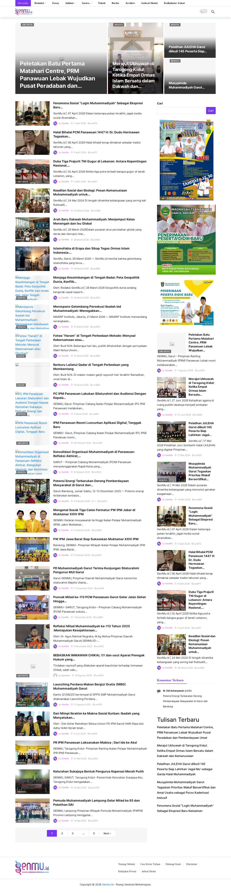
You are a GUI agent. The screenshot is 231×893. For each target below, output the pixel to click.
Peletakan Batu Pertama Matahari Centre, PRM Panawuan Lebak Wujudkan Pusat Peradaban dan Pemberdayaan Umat (185, 732)
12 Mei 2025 (80, 820)
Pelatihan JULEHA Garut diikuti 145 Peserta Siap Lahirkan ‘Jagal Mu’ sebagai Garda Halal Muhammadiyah (184, 769)
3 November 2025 (83, 646)
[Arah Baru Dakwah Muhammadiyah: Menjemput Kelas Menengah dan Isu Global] (32, 229)
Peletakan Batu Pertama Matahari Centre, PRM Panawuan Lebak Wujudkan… (201, 342)
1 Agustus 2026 (185, 370)
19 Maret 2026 (81, 385)
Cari (160, 103)
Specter (66, 675)
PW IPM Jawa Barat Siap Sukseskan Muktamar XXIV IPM (96, 539)
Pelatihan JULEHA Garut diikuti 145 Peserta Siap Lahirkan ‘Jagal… (201, 429)
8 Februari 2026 (82, 472)
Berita (119, 25)
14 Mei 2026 (184, 499)
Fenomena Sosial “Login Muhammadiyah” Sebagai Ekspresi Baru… (201, 515)
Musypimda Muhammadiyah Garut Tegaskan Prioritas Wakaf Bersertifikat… (200, 471)
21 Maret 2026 (81, 326)
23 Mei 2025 (80, 787)
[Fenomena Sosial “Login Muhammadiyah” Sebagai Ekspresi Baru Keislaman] (32, 113)
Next (106, 833)
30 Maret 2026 (81, 210)
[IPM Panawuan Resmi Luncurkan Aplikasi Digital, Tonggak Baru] (32, 433)
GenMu (65, 123)
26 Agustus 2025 (83, 675)
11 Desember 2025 (83, 588)
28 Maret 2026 (81, 239)
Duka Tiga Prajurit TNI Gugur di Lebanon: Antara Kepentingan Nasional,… (201, 599)
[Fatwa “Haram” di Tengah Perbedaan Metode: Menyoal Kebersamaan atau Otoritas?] (32, 346)
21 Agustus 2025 (82, 704)
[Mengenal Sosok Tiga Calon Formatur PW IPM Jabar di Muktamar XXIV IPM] (32, 520)
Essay (21, 123)
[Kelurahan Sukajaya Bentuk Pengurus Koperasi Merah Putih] (32, 781)
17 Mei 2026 (184, 455)
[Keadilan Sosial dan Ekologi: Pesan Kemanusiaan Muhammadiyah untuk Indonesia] (32, 200)
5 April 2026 (80, 152)
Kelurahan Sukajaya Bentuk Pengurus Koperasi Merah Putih (98, 771)
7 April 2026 (80, 123)
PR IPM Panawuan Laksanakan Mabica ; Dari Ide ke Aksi (95, 742)
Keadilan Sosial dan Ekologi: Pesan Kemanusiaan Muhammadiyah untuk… (202, 643)
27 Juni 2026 (184, 414)
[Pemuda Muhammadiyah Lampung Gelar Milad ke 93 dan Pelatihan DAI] (32, 811)
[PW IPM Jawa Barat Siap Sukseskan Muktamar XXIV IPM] (32, 549)
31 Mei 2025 (80, 758)
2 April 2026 (80, 181)
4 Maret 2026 (81, 414)
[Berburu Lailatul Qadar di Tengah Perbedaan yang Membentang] (32, 375)
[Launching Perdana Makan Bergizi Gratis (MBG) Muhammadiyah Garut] (32, 694)
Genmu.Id (108, 884)
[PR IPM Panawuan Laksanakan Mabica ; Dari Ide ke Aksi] (32, 753)
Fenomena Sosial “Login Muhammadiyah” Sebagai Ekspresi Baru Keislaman (185, 808)
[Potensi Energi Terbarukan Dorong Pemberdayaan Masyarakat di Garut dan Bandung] (32, 491)
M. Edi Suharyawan (173, 690)
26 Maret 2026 (81, 297)
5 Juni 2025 (80, 733)
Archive (27, 25)
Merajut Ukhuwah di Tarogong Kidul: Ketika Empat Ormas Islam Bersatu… (201, 386)
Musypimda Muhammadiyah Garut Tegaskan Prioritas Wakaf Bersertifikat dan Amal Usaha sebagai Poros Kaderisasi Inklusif (186, 789)
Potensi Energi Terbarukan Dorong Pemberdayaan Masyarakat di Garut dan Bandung (185, 701)
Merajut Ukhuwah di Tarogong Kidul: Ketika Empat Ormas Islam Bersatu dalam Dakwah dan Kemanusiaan (185, 751)
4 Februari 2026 (82, 501)
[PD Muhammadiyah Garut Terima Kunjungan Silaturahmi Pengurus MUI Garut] (32, 578)
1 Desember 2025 (82, 617)
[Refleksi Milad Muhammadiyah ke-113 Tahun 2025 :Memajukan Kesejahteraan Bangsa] (32, 636)
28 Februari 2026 (82, 443)
